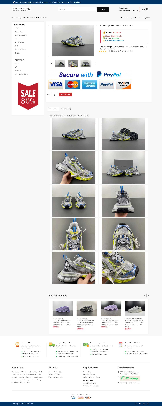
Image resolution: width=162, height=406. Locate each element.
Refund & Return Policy (92, 377)
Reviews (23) (66, 109)
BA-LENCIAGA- (20, 49)
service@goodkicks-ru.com (130, 383)
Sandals (18, 70)
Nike (16, 39)
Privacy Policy (54, 374)
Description (53, 109)
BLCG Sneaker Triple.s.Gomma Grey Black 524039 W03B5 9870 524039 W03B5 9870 (85, 323)
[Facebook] (136, 403)
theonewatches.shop (90, 386)
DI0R (17, 56)
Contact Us (87, 372)
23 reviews (115, 51)
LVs (16, 67)
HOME (17, 28)
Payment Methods (55, 377)
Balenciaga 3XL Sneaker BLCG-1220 (69, 115)
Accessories (19, 42)
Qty (48, 95)
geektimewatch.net (90, 383)
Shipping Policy (89, 374)
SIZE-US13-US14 (21, 74)
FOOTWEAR (19, 60)
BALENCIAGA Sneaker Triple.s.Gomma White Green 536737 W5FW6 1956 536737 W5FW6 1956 (134, 323)
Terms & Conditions (56, 372)
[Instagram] (143, 403)
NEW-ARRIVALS (21, 35)
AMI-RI (17, 46)
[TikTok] (147, 403)
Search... (103, 9)
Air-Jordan (18, 32)
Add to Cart (65, 94)
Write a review (127, 51)
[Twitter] (140, 403)
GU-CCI (17, 63)
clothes (17, 53)
